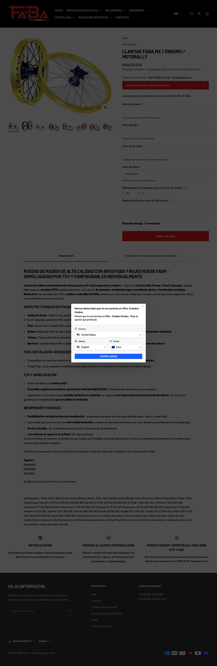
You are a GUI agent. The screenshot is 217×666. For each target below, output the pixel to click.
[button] (108, 335)
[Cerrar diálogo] (143, 306)
